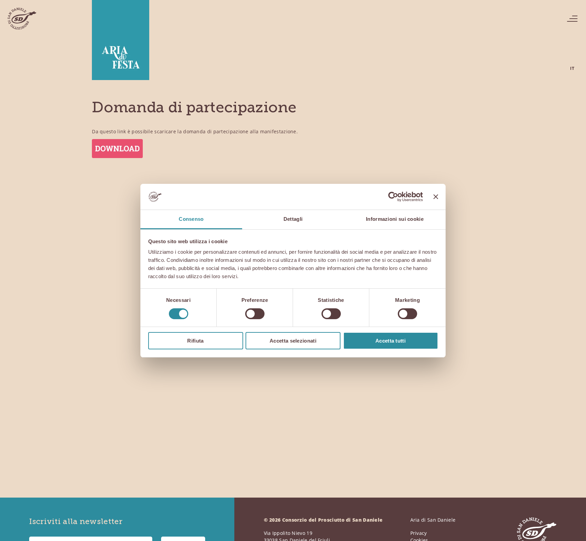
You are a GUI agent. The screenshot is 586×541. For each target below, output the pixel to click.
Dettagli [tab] (293, 219)
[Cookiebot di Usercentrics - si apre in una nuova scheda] (393, 197)
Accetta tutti (390, 341)
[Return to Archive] (120, 41)
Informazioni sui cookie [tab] (395, 219)
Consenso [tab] (191, 219)
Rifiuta (195, 341)
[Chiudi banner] (435, 196)
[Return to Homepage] (22, 19)
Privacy (418, 533)
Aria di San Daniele (433, 520)
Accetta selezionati (293, 341)
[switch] (255, 313)
